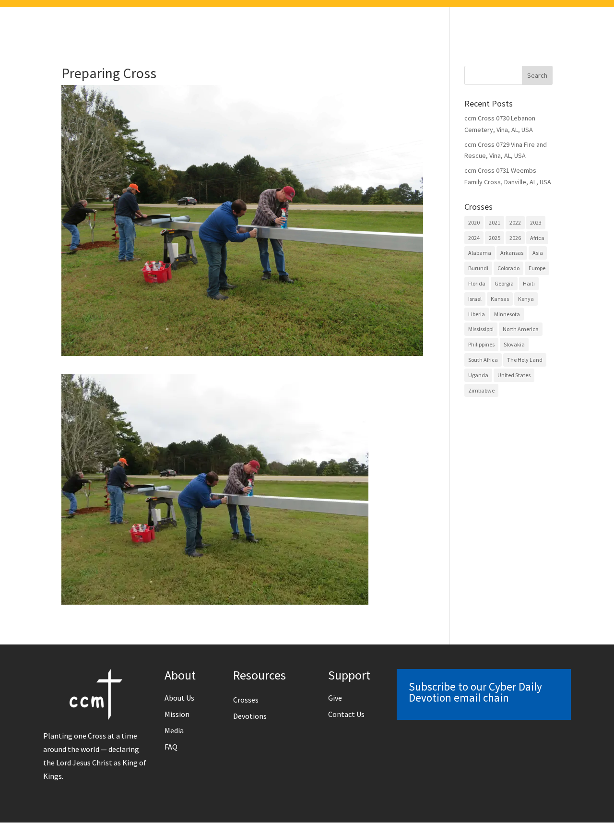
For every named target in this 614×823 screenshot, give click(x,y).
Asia (537, 252)
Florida (476, 283)
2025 (494, 237)
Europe (537, 268)
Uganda (478, 375)
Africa (537, 237)
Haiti (529, 283)
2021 (494, 222)
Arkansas (511, 252)
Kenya (526, 298)
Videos (435, 27)
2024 (474, 237)
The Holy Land (525, 359)
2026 (515, 237)
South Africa (483, 359)
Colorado (508, 268)
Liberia (476, 314)
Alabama (479, 252)
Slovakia (514, 344)
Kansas (500, 298)
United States (514, 375)
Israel (475, 298)
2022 (515, 222)
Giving (506, 27)
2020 (474, 222)
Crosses (358, 27)
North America (521, 329)
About (466, 27)
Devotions (397, 27)
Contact (540, 27)
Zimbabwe (481, 390)
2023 (536, 222)
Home (326, 27)
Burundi (478, 268)
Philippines (481, 344)
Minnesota (507, 314)
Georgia (504, 283)
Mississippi (481, 329)
